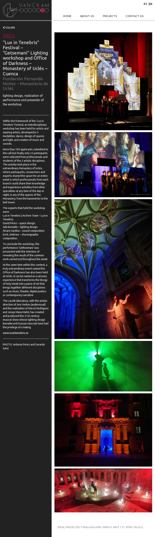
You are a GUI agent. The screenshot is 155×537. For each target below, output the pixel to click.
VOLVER (10, 27)
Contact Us (135, 16)
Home (67, 16)
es (145, 3)
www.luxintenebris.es (16, 332)
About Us (87, 16)
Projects (110, 16)
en (150, 3)
